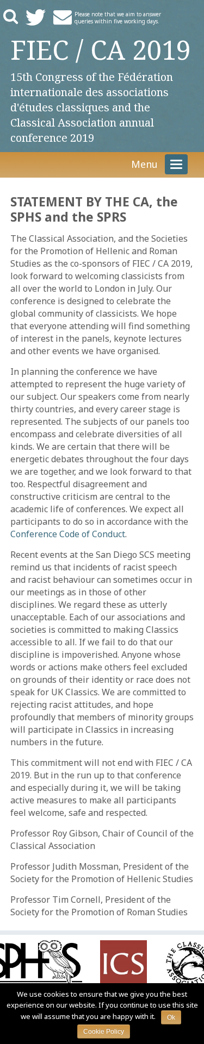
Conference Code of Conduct (67, 534)
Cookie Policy (103, 1031)
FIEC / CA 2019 (100, 49)
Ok (171, 1017)
